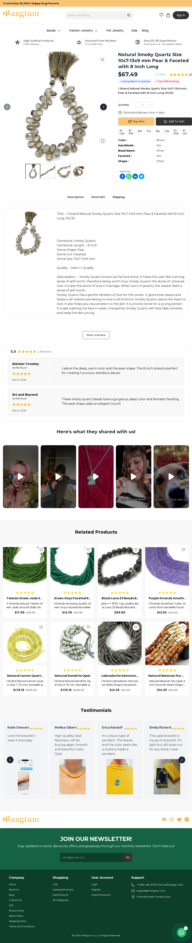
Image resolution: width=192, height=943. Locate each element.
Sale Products (60, 894)
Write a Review (96, 335)
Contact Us (15, 900)
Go (128, 857)
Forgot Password (101, 894)
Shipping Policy (17, 921)
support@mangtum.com (151, 890)
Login (95, 884)
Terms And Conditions (22, 926)
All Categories (61, 900)
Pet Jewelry (115, 30)
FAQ (11, 905)
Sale (134, 30)
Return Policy (16, 915)
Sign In (181, 15)
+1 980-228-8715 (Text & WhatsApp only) (159, 884)
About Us (14, 889)
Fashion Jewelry (81, 30)
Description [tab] (76, 197)
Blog (145, 30)
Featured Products (63, 889)
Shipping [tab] (118, 197)
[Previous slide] (7, 107)
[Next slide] (103, 107)
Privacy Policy (16, 910)
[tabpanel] (96, 263)
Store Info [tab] (98, 197)
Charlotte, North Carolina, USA (153, 896)
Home (12, 884)
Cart (55, 884)
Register (96, 889)
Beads (51, 30)
